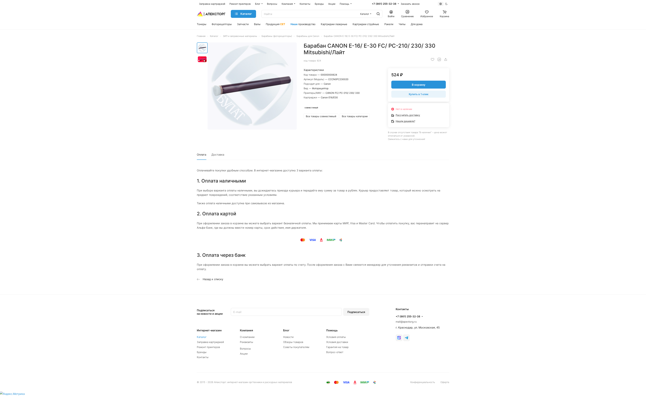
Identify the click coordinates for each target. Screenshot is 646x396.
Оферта (444, 382)
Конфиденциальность (422, 382)
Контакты (202, 357)
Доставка (217, 154)
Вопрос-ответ (334, 352)
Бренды (201, 352)
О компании (247, 337)
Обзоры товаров (293, 342)
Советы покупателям (296, 347)
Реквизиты (246, 342)
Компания (246, 330)
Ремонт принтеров (208, 347)
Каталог (202, 337)
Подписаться (356, 312)
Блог (286, 330)
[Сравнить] (439, 59)
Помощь (332, 330)
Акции (244, 353)
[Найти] (378, 14)
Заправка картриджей (210, 342)
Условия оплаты (336, 337)
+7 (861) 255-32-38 (384, 3)
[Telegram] (406, 337)
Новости (288, 337)
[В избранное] (432, 59)
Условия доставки (337, 342)
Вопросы (245, 348)
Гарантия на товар (337, 347)
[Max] (399, 337)
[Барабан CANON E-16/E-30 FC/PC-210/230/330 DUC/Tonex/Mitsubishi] (252, 86)
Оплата (201, 154)
